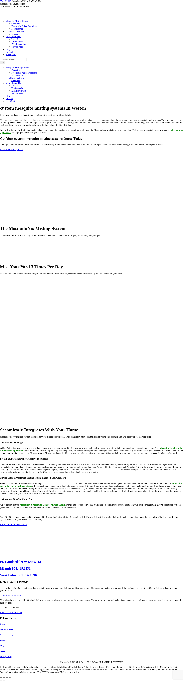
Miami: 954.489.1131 (15, 568)
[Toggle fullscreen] (7, 677)
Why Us (3, 640)
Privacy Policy (6, 657)
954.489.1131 (6, 1)
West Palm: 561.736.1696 (18, 575)
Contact (3, 651)
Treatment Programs (8, 635)
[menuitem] (17, 21)
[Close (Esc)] (1, 677)
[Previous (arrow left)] (1, 680)
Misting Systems (6, 629)
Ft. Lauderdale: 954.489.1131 (21, 562)
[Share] (4, 677)
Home (2, 624)
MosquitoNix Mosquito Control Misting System (42, 505)
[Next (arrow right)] (4, 680)
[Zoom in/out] (10, 677)
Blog (2, 646)
